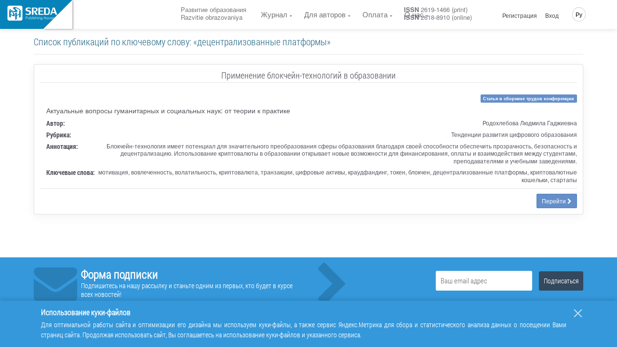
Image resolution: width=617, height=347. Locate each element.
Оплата (375, 14)
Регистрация (519, 15)
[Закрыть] (578, 313)
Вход (552, 15)
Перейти (554, 201)
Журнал (274, 14)
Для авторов (325, 14)
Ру (579, 14)
